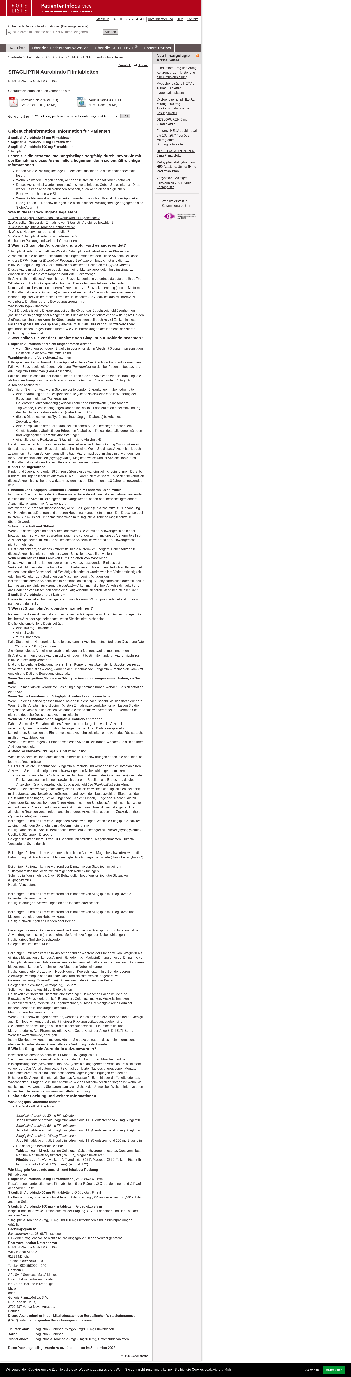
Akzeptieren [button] (334, 1369)
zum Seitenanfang (136, 1355)
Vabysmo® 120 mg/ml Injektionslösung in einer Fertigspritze (174, 182)
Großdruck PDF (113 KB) (38, 105)
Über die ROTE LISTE (116, 47)
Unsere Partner (157, 48)
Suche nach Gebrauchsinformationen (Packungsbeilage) (47, 26)
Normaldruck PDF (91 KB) (39, 100)
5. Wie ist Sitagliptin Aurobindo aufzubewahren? (42, 236)
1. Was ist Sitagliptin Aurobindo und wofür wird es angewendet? (54, 218)
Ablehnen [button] (312, 1369)
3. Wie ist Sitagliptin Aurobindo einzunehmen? (41, 227)
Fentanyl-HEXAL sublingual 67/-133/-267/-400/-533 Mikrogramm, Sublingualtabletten (177, 137)
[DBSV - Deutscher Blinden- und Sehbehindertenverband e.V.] (180, 221)
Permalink (124, 65)
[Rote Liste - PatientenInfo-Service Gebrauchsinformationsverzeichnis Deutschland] (49, 14)
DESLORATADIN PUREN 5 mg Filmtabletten (176, 153)
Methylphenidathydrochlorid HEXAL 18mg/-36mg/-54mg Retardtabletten (177, 167)
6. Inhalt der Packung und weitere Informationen (42, 241)
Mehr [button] (228, 1369)
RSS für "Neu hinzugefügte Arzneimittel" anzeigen (197, 55)
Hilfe (180, 19)
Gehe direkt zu (18, 116)
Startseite (102, 19)
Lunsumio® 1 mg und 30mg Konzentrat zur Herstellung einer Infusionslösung (176, 72)
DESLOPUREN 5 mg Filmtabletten (172, 122)
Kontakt (192, 19)
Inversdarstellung (160, 19)
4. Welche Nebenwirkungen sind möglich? (38, 231)
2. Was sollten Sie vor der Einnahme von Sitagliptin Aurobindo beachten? (60, 222)
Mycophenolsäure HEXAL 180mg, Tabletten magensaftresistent (175, 88)
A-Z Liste (17, 48)
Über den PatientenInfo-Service (60, 48)
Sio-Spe (57, 57)
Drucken (143, 65)
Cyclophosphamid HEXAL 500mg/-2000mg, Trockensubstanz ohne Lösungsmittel (176, 106)
